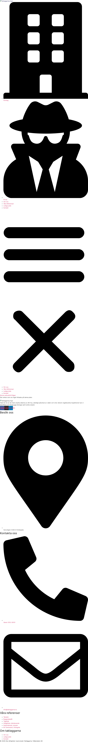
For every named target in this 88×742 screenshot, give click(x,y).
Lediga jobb (7, 206)
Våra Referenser (8, 204)
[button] (44, 297)
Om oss (5, 202)
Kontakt (5, 208)
